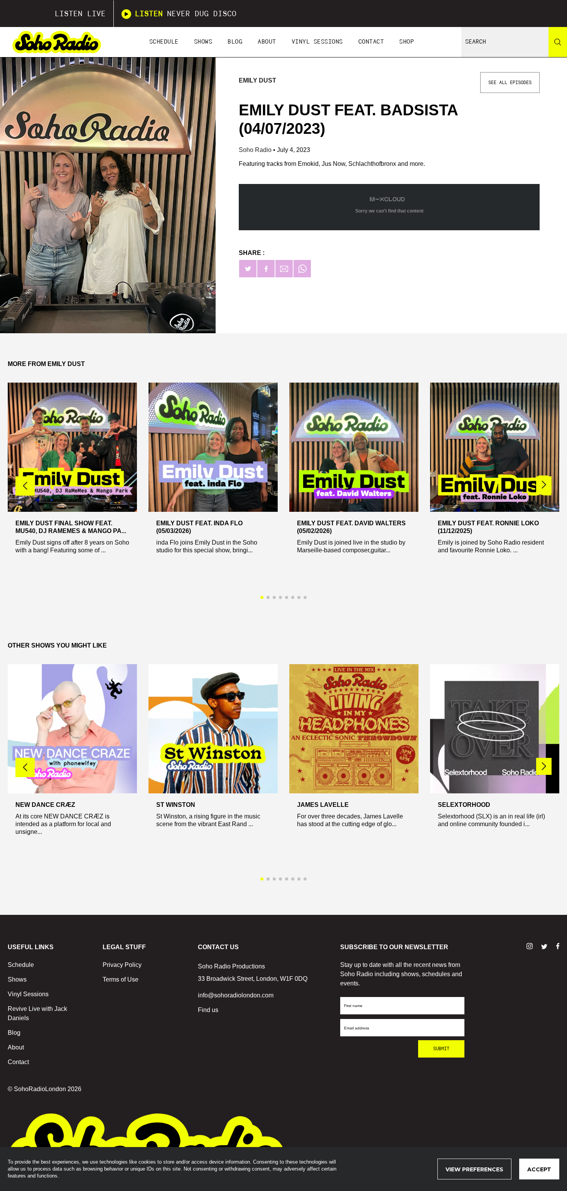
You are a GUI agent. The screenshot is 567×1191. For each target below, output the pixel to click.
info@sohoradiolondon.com (235, 995)
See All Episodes (510, 82)
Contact (371, 42)
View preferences (474, 1169)
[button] (544, 484)
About (267, 42)
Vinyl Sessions (317, 42)
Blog (235, 42)
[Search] (557, 42)
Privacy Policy (122, 965)
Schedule (164, 42)
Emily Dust (257, 80)
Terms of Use (120, 979)
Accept (539, 1169)
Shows (203, 42)
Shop (406, 42)
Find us (208, 1010)
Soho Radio (256, 150)
